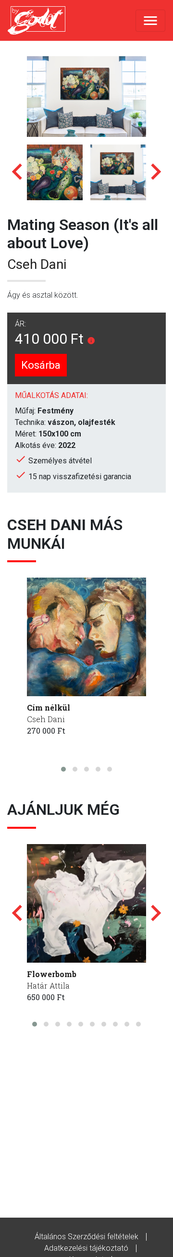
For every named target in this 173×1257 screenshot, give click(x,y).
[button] (63, 769)
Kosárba (41, 365)
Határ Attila (48, 985)
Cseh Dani (36, 264)
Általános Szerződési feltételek (86, 1236)
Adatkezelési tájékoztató (86, 1248)
